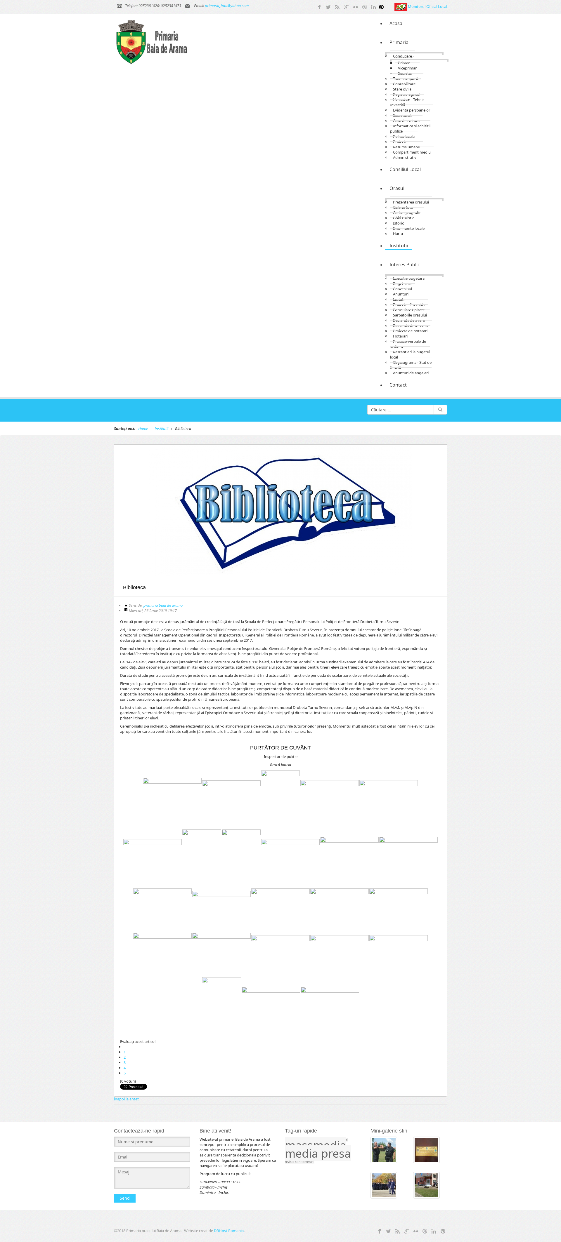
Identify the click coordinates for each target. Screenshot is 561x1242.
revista (290, 1162)
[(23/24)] (271, 1006)
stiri (298, 1162)
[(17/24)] (162, 955)
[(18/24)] (221, 955)
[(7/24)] (201, 858)
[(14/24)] (280, 910)
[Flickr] (355, 6)
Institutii (161, 428)
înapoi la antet (126, 1099)
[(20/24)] (339, 954)
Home (143, 428)
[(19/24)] (280, 954)
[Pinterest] (381, 6)
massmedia (315, 1145)
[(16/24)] (398, 910)
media (303, 1153)
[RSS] (337, 6)
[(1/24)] (172, 800)
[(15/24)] (339, 910)
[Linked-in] (373, 6)
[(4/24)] (329, 799)
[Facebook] (319, 6)
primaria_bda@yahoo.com (227, 5)
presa (336, 1153)
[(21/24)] (398, 954)
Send (125, 1198)
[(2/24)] (231, 799)
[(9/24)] (290, 858)
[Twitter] (328, 6)
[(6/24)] (152, 858)
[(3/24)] (280, 799)
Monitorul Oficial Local (427, 6)
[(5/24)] (388, 799)
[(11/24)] (408, 859)
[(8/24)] (241, 858)
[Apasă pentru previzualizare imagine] (280, 510)
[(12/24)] (162, 910)
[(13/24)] (221, 910)
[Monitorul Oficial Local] (401, 6)
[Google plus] (346, 6)
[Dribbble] (364, 6)
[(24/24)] (330, 1006)
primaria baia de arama (163, 605)
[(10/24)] (349, 859)
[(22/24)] (221, 1006)
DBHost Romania (229, 1230)
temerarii (308, 1162)
